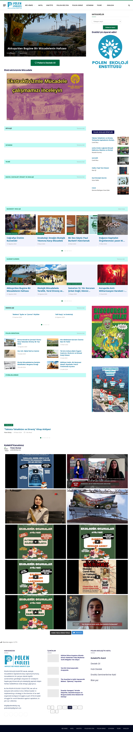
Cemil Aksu (95, 142)
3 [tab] (65, 251)
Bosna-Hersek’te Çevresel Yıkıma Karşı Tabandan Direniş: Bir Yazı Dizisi (29, 342)
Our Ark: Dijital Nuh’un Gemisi (28, 351)
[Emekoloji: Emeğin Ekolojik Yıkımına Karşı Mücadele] (51, 224)
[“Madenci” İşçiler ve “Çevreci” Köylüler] (7, 315)
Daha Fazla (121, 209)
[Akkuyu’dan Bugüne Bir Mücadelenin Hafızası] (45, 35)
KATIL (40, 5)
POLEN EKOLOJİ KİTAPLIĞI (103, 132)
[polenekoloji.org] (14, 5)
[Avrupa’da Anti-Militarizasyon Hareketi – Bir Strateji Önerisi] (112, 275)
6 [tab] (71, 251)
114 (65, 707)
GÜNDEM (89, 5)
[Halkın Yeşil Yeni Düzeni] (123, 171)
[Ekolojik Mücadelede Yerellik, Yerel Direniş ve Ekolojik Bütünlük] (51, 275)
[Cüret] (123, 191)
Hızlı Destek (96, 669)
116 (75, 707)
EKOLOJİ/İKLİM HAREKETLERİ (14, 284)
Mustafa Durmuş (97, 152)
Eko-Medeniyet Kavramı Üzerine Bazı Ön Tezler (71, 341)
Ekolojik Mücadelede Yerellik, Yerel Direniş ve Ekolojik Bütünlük (50, 289)
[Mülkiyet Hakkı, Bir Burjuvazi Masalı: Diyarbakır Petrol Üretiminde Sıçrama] (52, 365)
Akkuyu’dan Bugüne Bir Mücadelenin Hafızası (37, 48)
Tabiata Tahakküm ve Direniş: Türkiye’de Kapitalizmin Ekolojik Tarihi (103, 139)
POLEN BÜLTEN (63, 5)
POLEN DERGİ (77, 5)
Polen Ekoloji (7, 432)
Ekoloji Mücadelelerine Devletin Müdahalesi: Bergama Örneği (28, 363)
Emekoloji (40, 233)
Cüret (94, 188)
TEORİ (99, 5)
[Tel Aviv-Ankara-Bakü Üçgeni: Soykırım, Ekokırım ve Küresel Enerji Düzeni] (52, 354)
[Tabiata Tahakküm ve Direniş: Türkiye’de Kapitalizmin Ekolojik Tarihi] (123, 141)
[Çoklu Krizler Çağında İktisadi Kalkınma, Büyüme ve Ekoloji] (123, 151)
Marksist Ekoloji (11, 233)
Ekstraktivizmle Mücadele (18, 70)
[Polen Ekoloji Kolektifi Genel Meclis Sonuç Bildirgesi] (45, 403)
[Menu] (4, 5)
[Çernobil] (123, 161)
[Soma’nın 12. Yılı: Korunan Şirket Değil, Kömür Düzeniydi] (82, 275)
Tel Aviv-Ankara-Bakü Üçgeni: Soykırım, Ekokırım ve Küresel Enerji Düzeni (71, 353)
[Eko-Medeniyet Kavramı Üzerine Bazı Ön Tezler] (52, 342)
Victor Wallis (95, 180)
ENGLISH (110, 5)
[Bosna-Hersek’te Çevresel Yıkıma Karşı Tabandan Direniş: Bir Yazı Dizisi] (10, 342)
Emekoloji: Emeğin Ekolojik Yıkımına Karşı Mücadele (51, 239)
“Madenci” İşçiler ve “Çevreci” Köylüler (25, 314)
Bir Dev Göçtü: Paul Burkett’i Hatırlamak (79, 239)
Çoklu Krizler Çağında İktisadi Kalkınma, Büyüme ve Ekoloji (102, 149)
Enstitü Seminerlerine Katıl (103, 674)
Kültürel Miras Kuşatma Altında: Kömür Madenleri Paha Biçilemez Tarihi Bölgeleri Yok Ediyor (72, 657)
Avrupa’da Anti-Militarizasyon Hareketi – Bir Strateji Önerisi (112, 289)
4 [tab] (67, 251)
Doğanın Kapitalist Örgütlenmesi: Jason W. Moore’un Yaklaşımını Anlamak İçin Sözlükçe (111, 239)
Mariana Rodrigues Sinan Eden (101, 190)
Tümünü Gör (81, 128)
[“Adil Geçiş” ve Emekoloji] (50, 315)
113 (60, 707)
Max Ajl (94, 170)
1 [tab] (62, 251)
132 (53, 711)
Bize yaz (94, 680)
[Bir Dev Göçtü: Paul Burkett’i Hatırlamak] (82, 224)
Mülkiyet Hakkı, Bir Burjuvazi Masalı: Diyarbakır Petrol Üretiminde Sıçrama (70, 364)
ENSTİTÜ (49, 5)
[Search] (129, 5)
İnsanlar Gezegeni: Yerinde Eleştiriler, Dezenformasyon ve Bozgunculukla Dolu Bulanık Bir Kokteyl (72, 693)
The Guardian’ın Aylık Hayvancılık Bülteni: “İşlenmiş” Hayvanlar (73, 680)
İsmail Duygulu (11, 53)
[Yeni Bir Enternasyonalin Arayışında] (53, 671)
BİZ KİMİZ (29, 5)
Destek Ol (95, 663)
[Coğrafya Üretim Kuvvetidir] (20, 224)
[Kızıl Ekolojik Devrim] (123, 181)
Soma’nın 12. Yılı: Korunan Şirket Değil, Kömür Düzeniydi (81, 289)
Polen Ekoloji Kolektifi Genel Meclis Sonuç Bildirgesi (30, 429)
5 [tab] (69, 251)
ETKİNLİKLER (8, 425)
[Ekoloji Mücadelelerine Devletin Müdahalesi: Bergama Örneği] (10, 365)
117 (80, 707)
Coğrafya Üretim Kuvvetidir (15, 239)
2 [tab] (64, 251)
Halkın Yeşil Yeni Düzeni (100, 168)
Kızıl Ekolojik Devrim (99, 178)
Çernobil (95, 158)
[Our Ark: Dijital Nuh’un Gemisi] (10, 354)
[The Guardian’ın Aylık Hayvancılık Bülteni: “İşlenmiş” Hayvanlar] (53, 682)
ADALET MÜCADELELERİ (74, 284)
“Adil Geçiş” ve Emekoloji (64, 314)
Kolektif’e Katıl (98, 658)
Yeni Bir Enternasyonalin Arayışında (69, 669)
